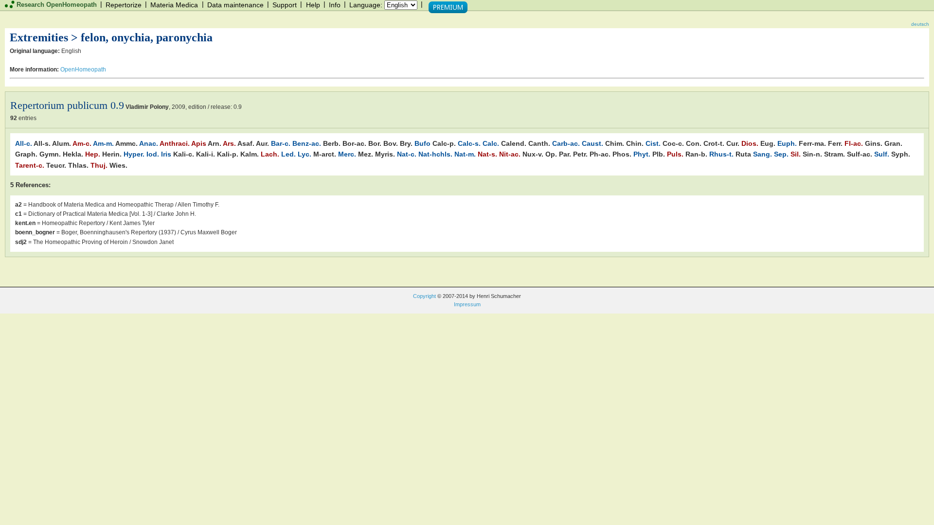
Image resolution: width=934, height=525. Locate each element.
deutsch (920, 24)
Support (284, 5)
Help (313, 5)
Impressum (467, 304)
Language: (365, 5)
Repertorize (124, 5)
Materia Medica (174, 5)
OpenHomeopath (83, 69)
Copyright (424, 296)
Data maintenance (235, 5)
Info (335, 5)
